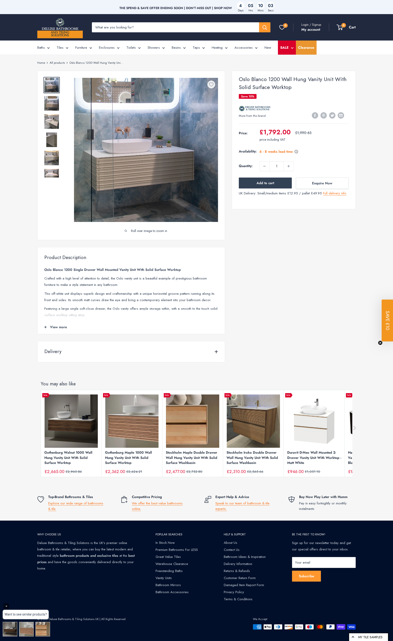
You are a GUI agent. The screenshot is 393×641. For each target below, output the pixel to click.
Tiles (60, 47)
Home (41, 63)
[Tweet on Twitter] (332, 115)
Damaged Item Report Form (244, 585)
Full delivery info (334, 193)
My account (310, 29)
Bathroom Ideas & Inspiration (245, 556)
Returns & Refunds (237, 570)
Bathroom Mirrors (168, 585)
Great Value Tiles (168, 556)
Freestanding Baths (169, 570)
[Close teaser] (380, 343)
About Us (230, 542)
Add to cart (265, 183)
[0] (282, 27)
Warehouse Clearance (172, 563)
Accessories (243, 47)
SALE (284, 47)
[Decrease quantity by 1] (264, 166)
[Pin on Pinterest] (323, 115)
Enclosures (107, 47)
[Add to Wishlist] (211, 84)
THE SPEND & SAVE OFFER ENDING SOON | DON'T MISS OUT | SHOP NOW (175, 8)
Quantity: (246, 166)
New (268, 47)
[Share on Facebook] (315, 115)
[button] (387, 320)
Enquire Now (322, 183)
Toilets (131, 47)
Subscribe (306, 576)
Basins (176, 47)
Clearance (306, 47)
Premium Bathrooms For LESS (177, 549)
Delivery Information (238, 563)
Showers (154, 47)
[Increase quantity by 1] (288, 166)
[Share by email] (341, 115)
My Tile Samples (370, 637)
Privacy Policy (234, 592)
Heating (217, 47)
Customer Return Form (240, 577)
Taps (196, 47)
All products (57, 63)
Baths (41, 47)
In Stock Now (165, 542)
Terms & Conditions (238, 599)
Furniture (81, 47)
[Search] (264, 27)
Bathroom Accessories (172, 592)
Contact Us (231, 549)
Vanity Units (164, 577)
